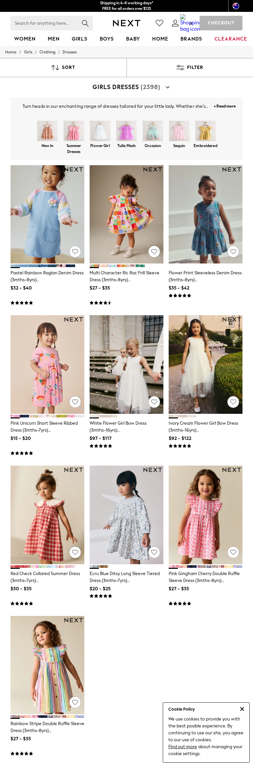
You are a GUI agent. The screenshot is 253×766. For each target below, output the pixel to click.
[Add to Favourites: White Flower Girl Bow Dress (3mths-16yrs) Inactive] (154, 402)
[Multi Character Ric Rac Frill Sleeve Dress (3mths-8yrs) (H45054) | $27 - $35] (126, 214)
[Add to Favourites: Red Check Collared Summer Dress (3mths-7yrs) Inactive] (75, 552)
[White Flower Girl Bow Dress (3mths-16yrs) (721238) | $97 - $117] (126, 364)
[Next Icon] (126, 23)
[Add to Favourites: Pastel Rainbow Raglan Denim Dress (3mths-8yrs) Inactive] (75, 251)
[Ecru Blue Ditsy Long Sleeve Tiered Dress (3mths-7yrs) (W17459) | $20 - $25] (126, 515)
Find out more (182, 747)
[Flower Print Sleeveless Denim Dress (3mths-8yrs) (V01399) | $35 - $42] (205, 214)
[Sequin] (179, 131)
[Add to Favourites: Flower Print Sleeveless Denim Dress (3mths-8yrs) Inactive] (233, 251)
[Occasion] (153, 131)
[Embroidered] (205, 131)
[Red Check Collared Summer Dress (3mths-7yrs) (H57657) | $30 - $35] (47, 515)
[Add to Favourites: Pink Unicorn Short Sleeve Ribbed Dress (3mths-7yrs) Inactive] (75, 402)
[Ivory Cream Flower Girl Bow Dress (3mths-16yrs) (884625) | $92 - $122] (205, 364)
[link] (175, 23)
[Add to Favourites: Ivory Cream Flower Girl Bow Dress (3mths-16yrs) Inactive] (233, 402)
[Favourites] (159, 23)
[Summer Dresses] (74, 131)
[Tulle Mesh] (126, 131)
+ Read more (225, 105)
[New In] (47, 131)
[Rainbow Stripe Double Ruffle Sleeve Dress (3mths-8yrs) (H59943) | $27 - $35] (47, 665)
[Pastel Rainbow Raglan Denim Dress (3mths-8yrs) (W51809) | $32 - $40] (47, 214)
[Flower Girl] (100, 131)
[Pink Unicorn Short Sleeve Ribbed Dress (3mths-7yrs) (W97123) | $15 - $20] (47, 364)
